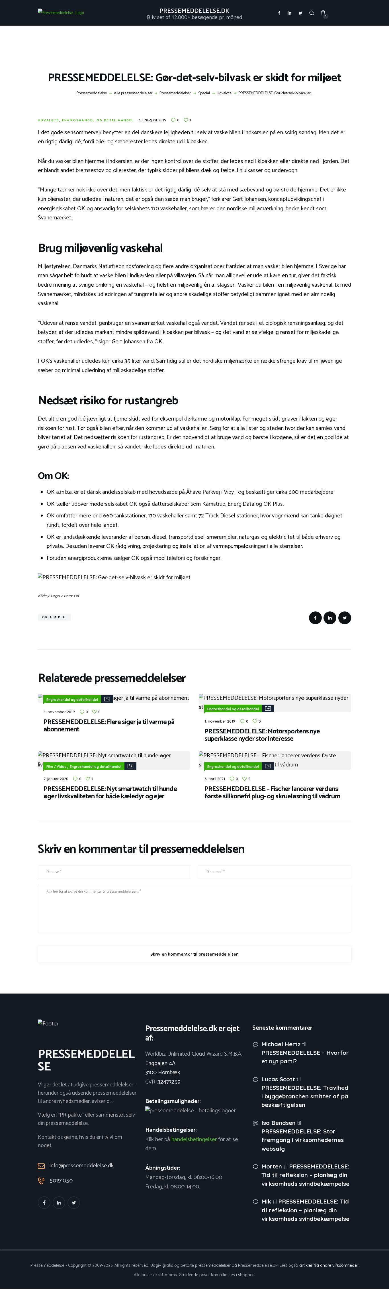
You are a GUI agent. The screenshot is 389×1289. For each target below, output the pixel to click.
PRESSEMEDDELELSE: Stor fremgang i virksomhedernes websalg (302, 1140)
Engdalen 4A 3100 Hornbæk (162, 1068)
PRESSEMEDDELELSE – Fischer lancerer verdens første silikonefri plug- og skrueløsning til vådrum (272, 793)
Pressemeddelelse (92, 93)
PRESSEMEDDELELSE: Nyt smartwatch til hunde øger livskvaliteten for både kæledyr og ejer (110, 793)
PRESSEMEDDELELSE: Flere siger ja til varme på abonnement (109, 726)
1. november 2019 (219, 721)
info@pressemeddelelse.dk (82, 1165)
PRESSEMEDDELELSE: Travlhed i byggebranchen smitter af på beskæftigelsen (304, 1096)
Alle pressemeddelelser (133, 93)
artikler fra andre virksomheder (328, 1265)
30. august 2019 (152, 120)
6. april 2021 (214, 778)
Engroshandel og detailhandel (98, 120)
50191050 (61, 1181)
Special (204, 93)
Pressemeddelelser (175, 93)
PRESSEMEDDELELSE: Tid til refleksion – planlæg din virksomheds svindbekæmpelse (305, 1175)
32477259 (169, 1082)
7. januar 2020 (56, 778)
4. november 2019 (59, 711)
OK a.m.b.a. (54, 617)
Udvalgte (224, 93)
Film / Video (56, 766)
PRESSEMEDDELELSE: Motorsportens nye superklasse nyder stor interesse (262, 735)
